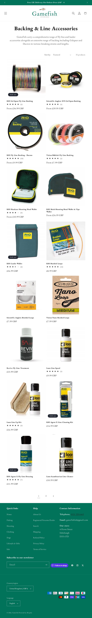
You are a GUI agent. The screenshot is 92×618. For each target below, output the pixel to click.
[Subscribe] (46, 565)
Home (9, 514)
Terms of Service (39, 549)
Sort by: (48, 54)
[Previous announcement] (4, 2)
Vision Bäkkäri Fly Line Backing (59, 155)
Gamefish (15, 613)
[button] (6, 13)
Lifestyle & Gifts (13, 543)
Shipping (37, 532)
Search (36, 526)
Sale (8, 549)
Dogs (9, 537)
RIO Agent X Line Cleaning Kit (59, 422)
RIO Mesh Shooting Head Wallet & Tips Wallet (63, 210)
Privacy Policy (38, 543)
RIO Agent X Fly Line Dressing (20, 476)
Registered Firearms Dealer (44, 520)
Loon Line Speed (53, 368)
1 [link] (38, 496)
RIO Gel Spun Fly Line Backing (20, 101)
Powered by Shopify (25, 613)
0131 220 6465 (77, 514)
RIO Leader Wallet (14, 263)
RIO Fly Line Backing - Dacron (19, 155)
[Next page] (53, 496)
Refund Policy (38, 537)
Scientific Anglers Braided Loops (20, 318)
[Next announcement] (87, 2)
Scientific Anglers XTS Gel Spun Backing (63, 101)
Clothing (10, 532)
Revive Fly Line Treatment (18, 368)
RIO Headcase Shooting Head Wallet (22, 209)
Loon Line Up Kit (14, 422)
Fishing (10, 520)
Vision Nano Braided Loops (57, 318)
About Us (37, 514)
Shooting (10, 526)
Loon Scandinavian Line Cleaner (59, 476)
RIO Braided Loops (54, 263)
